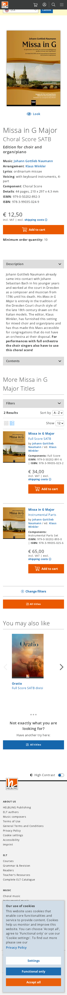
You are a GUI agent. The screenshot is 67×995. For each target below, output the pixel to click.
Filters (10, 403)
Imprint (8, 844)
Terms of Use (11, 821)
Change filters (35, 591)
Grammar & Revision (16, 865)
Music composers (14, 816)
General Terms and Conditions (23, 826)
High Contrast (44, 775)
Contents (13, 361)
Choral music (11, 896)
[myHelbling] (44, 4)
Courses (8, 861)
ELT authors (11, 812)
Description (14, 264)
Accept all (33, 982)
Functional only (33, 971)
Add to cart (37, 230)
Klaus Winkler (35, 166)
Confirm (46, 10)
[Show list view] (12, 423)
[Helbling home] (12, 784)
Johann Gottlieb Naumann (33, 161)
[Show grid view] (6, 423)
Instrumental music (16, 900)
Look (36, 114)
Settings (34, 961)
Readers (8, 870)
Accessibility (11, 840)
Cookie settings (13, 835)
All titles (35, 604)
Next (61, 667)
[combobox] (20, 10)
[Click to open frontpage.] (4, 4)
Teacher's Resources (16, 875)
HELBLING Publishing (17, 807)
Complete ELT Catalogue (19, 879)
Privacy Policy (16, 947)
